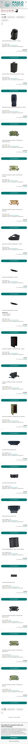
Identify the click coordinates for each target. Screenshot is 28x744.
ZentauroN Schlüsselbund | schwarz (10, 277)
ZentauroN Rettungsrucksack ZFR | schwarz (11, 40)
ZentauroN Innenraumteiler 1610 (9, 516)
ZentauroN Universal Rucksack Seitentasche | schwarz (14, 107)
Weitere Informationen (14, 741)
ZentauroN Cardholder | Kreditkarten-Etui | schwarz (13, 348)
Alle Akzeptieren (14, 737)
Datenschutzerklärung (5, 735)
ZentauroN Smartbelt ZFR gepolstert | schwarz (12, 244)
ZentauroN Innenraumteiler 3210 (9, 449)
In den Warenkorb (14, 57)
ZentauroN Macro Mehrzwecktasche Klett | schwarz (13, 74)
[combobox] (11, 17)
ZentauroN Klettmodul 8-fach (8, 582)
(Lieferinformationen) (14, 45)
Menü (2, 2)
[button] (2, 17)
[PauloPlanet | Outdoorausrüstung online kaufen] (14, 4)
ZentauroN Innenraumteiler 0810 (9, 482)
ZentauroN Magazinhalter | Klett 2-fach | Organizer (13, 549)
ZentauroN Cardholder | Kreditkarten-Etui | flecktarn (13, 416)
